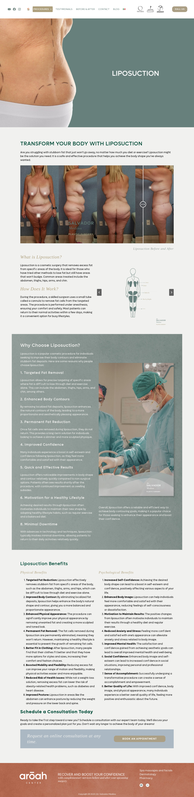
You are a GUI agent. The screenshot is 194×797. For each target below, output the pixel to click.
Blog (116, 9)
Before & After (85, 9)
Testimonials (64, 9)
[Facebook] (14, 9)
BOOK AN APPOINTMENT (139, 738)
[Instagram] (19, 9)
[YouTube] (9, 9)
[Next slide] (171, 292)
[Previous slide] (99, 292)
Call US (180, 9)
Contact (103, 9)
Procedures (41, 9)
